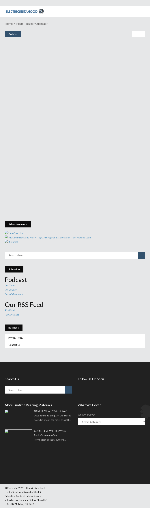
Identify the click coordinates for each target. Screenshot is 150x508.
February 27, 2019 (23, 70)
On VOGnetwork (14, 294)
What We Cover (86, 414)
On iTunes (10, 285)
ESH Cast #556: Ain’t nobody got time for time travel (57, 154)
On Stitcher (11, 289)
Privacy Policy (15, 337)
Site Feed (10, 310)
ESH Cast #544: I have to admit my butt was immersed (57, 200)
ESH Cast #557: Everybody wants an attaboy (48, 109)
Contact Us (14, 344)
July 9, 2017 (19, 206)
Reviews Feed (12, 314)
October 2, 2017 (22, 160)
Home (9, 23)
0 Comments (32, 79)
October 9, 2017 (22, 115)
